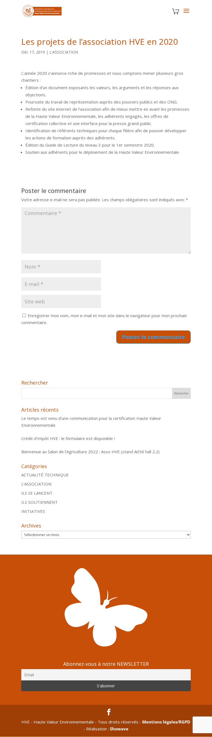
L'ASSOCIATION (63, 52)
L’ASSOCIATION (36, 484)
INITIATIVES (33, 511)
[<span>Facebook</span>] (108, 712)
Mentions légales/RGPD (166, 722)
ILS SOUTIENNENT (39, 502)
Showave (119, 728)
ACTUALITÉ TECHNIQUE (45, 475)
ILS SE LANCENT (36, 493)
